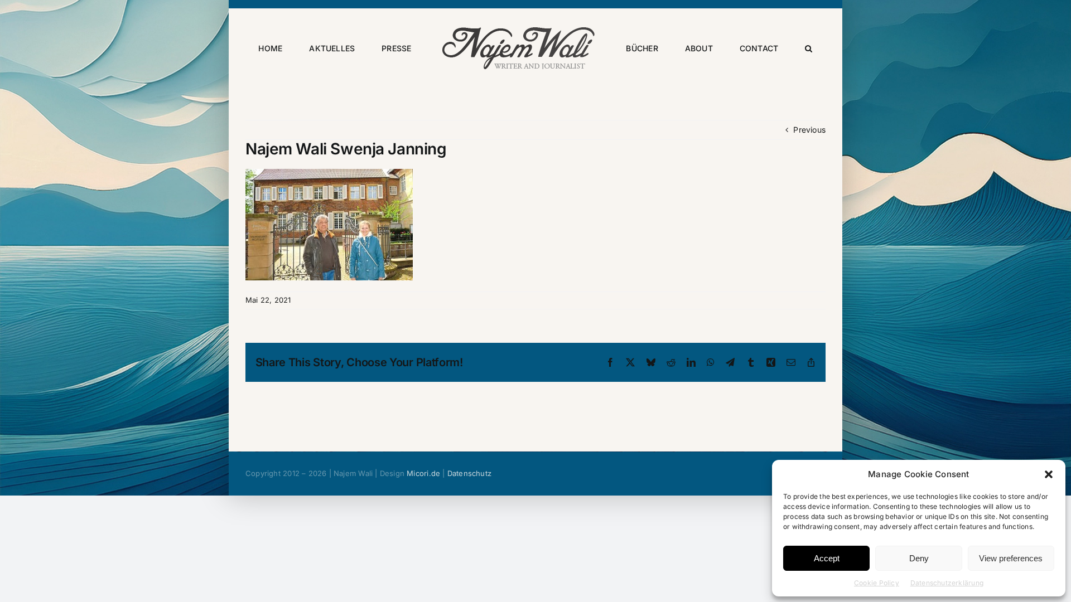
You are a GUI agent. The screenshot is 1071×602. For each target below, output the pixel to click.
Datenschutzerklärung (946, 583)
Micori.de (423, 473)
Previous (809, 129)
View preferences (1011, 558)
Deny (919, 558)
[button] (1048, 474)
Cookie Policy (876, 583)
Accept (827, 558)
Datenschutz (469, 473)
